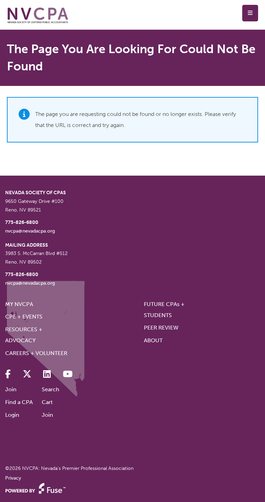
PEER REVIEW (161, 327)
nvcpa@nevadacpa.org (30, 231)
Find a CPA (19, 402)
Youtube (67, 374)
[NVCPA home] (38, 15)
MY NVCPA (19, 304)
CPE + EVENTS (23, 316)
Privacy (13, 478)
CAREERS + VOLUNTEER (36, 353)
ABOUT (153, 340)
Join (11, 389)
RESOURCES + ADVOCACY (23, 335)
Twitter (27, 374)
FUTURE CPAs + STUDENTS (164, 309)
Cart (47, 402)
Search (50, 389)
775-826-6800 (21, 222)
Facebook (8, 374)
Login (12, 415)
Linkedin (47, 374)
